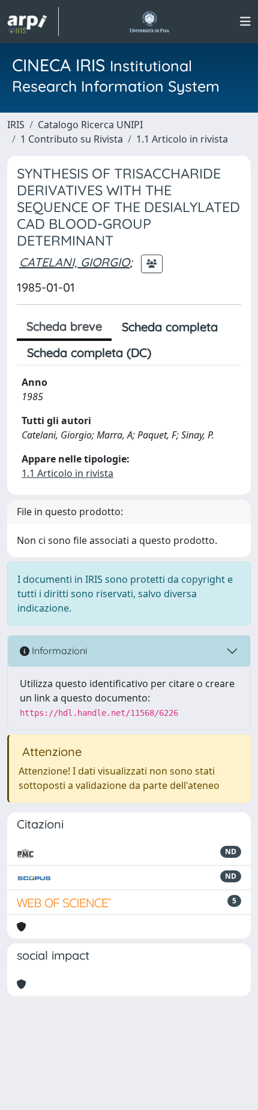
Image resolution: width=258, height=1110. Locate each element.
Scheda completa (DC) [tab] (89, 352)
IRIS (16, 124)
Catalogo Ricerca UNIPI (90, 124)
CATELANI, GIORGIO (74, 262)
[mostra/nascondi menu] (245, 22)
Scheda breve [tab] (64, 326)
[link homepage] (33, 21)
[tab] (171, 352)
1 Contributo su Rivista (71, 139)
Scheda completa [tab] (170, 326)
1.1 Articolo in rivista (182, 139)
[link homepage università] (149, 21)
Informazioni (58, 651)
